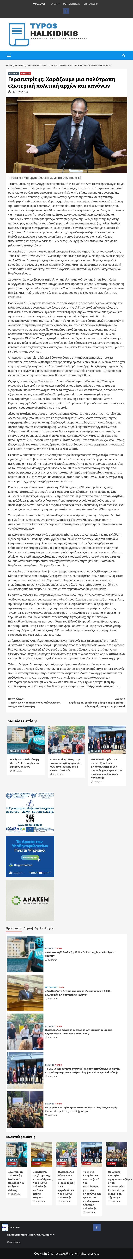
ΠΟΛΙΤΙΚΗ (25, 73)
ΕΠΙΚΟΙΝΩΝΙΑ (91, 3)
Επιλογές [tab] (47, 928)
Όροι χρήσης (13, 1242)
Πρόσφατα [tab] (14, 928)
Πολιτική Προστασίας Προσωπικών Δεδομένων (30, 1234)
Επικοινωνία (13, 1227)
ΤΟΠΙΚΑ (25, 751)
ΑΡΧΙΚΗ (55, 3)
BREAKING (13, 73)
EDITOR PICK (50, 987)
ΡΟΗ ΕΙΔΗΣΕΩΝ (71, 3)
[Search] (124, 55)
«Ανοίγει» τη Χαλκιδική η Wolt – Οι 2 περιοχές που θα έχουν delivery (24, 763)
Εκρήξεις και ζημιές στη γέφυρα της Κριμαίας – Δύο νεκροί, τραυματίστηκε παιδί (97, 702)
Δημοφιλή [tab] (30, 928)
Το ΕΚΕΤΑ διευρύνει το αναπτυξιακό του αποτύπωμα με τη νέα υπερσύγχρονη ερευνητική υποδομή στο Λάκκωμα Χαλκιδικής (92, 1190)
